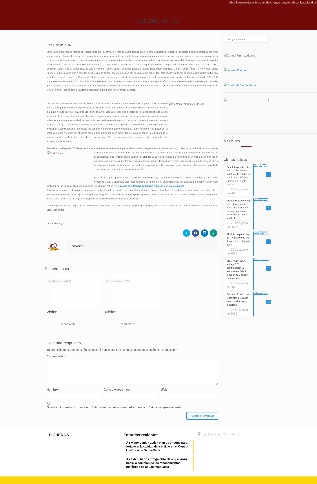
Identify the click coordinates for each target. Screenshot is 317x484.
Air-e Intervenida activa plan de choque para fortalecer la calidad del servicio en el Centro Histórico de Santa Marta (157, 446)
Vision (52, 312)
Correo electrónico (118, 389)
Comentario (56, 356)
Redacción (76, 246)
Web (164, 389)
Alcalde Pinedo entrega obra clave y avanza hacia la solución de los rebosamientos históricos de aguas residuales (156, 463)
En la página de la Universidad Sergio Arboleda (138, 186)
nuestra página (176, 186)
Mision (110, 312)
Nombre (53, 389)
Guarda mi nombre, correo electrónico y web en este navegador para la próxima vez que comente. (114, 407)
